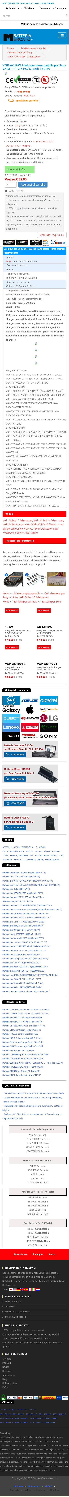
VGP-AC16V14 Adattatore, (49, 520)
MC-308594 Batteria (37, 1214)
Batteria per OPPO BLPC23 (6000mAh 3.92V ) (22, 893)
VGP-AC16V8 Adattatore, (17, 524)
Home (10, 48)
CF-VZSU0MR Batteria (37, 1139)
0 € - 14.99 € (5, 1410)
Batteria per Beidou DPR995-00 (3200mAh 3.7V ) (24, 872)
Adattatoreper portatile (33, 48)
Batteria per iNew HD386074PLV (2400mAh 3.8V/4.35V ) (27, 881)
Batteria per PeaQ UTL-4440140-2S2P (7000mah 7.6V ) (27, 905)
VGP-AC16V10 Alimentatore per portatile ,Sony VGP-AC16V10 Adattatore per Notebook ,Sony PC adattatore (33, 528)
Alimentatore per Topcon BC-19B (17, 901)
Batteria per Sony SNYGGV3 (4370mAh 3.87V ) (23, 926)
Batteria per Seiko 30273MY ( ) (16, 889)
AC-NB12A (44, 627)
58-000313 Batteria (38, 1205)
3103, (61, 855)
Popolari (6, 1363)
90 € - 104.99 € (45, 1414)
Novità (5, 1367)
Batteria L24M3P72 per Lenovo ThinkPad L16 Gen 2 (25, 1013)
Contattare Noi (16, 191)
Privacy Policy (13, 1301)
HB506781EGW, (52, 859)
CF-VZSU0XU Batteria (38, 1143)
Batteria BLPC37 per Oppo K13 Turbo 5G (20, 1071)
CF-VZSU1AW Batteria (37, 1151)
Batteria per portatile (25, 601)
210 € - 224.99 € (36, 1423)
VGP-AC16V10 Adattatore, (18, 520)
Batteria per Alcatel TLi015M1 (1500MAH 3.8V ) (23, 971)
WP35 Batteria (37, 1166)
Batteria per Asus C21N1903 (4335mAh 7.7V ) (23, 897)
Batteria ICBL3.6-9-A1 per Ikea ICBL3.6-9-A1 (22, 1038)
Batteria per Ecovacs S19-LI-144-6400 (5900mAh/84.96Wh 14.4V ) (32, 909)
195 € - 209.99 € (21, 1423)
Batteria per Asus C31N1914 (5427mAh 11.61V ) (24, 950)
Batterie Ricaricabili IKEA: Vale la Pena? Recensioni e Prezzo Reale (34, 1093)
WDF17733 (29, 95)
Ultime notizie (9, 1383)
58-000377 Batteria (38, 1201)
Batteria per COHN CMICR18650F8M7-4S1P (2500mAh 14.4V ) (30, 975)
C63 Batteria (37, 1174)
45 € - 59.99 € (5, 1414)
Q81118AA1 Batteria (37, 1237)
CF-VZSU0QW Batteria (37, 1147)
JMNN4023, (30, 859)
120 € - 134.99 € (6, 1418)
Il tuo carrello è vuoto (35, 24)
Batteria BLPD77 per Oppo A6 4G (48, 1063)
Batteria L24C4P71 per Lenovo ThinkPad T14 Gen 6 (25, 1009)
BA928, (47, 851)
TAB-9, (5, 855)
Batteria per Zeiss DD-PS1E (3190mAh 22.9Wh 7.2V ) (26, 991)
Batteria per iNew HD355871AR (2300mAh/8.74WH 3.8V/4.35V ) (31, 885)
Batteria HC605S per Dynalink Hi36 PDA (20, 1034)
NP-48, (41, 859)
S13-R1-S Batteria (37, 1197)
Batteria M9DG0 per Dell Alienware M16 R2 (21, 1075)
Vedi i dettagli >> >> (52, 235)
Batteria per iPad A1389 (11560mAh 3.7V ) (21, 963)
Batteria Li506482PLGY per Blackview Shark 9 (22, 1058)
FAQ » (5, 1387)
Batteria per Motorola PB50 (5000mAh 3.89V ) (23, 938)
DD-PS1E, (56, 851)
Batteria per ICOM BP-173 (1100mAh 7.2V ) (21, 979)
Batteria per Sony (51, 601)
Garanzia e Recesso (15, 1317)
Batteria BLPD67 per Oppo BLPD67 (18, 1050)
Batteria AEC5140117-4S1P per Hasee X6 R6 (22, 1017)
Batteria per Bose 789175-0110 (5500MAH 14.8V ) (25, 967)
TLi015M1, (40, 847)
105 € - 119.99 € (59, 1414)
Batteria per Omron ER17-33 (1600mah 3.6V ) (22, 983)
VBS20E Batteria (37, 1135)
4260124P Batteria (37, 1245)
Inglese (27, 1490)
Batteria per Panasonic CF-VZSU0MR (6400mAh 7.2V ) (26, 917)
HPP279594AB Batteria (38, 1241)
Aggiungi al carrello (33, 184)
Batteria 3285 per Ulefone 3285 (16, 1063)
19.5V (9, 627)
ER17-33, (39, 851)
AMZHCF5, (7, 859)
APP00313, (7, 847)
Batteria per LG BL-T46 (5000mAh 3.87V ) (21, 876)
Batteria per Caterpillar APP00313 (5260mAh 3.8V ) (25, 958)
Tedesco (40, 1490)
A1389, (17, 847)
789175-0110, (28, 847)
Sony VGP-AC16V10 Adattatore (23, 56)
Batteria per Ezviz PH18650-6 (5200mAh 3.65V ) (23, 922)
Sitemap (6, 1358)
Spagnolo (14, 1490)
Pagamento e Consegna (52, 8)
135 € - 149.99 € (21, 1418)
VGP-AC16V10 (40, 141)
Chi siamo (29, 8)
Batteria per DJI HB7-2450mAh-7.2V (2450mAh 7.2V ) (26, 946)
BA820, (54, 855)
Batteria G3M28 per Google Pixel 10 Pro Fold (22, 1042)
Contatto (13, 8)
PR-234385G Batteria (38, 1229)
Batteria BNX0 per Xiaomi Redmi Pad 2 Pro (21, 1030)
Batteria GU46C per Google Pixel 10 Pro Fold (22, 1046)
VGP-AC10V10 (15, 664)
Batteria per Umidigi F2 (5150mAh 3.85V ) (21, 930)
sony (17, 125)
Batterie (6, 1371)
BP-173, (29, 851)
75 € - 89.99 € (31, 1414)
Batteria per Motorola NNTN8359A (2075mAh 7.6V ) (26, 913)
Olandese (54, 1490)
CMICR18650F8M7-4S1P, (13, 851)
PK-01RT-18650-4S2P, (39, 855)
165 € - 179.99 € (51, 1418)
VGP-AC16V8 (23, 145)
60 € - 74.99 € (18, 1414)
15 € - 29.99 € (17, 1410)
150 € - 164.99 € (36, 1418)
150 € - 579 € (50, 1423)
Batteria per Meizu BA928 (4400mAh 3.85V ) (22, 987)
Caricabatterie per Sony (19, 52)
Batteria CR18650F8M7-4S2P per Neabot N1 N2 (23, 1026)
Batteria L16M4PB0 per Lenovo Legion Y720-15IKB (25, 1054)
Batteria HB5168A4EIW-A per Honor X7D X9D (22, 1067)
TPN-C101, (19, 859)
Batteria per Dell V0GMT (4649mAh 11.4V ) (21, 934)
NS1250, (14, 855)
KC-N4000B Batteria (38, 1182)
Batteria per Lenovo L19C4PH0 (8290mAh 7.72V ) (24, 942)
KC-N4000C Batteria (38, 1170)
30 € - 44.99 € (30, 1410)
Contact (35, 1486)
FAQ (49, 1486)
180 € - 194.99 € (6, 1423)
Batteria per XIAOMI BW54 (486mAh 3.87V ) (22, 954)
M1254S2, (23, 855)
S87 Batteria (37, 1178)
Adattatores (8, 1375)
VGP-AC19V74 (47, 664)
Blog (4, 1379)
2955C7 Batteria (37, 1210)
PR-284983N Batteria (38, 1233)
